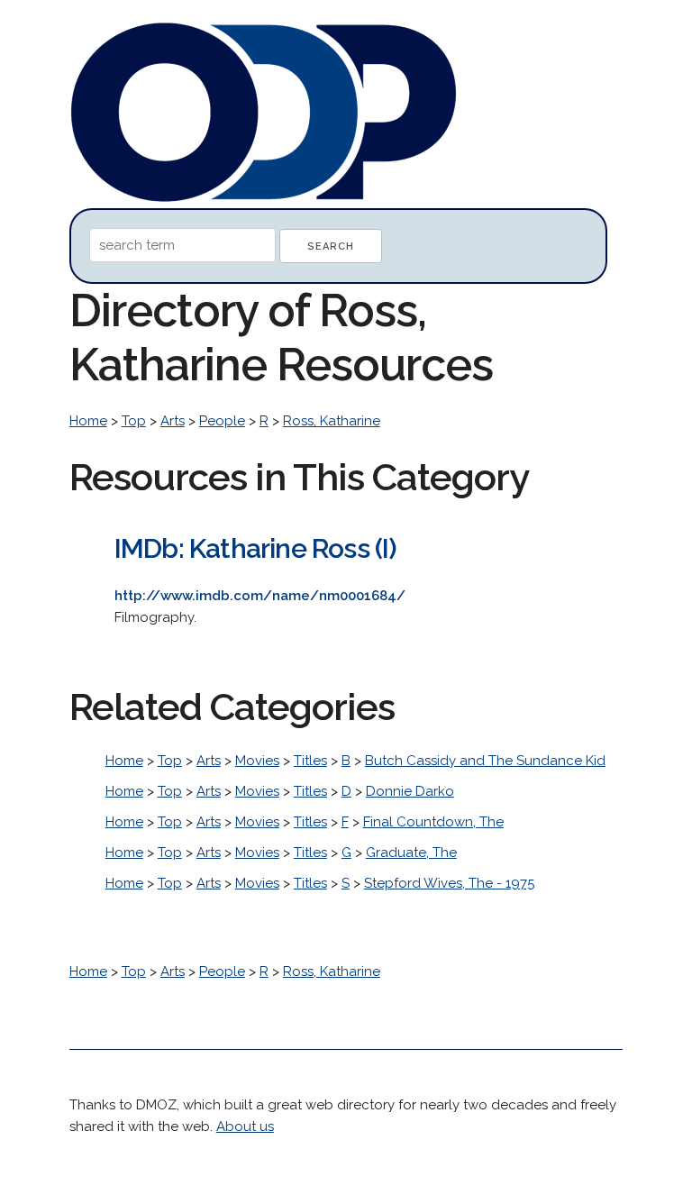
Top (134, 421)
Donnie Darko (410, 791)
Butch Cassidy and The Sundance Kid (485, 760)
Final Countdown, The (433, 822)
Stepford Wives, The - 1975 (449, 883)
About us (245, 1126)
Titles (310, 760)
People (222, 421)
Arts (172, 421)
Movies (257, 760)
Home (88, 421)
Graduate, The (411, 852)
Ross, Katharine (331, 421)
